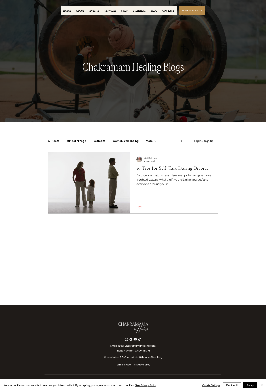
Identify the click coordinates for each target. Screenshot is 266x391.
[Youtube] (135, 339)
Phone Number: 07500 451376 (133, 350)
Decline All (232, 385)
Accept (250, 385)
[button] (181, 141)
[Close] (261, 385)
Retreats (99, 141)
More (149, 141)
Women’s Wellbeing (126, 141)
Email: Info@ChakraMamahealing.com (133, 346)
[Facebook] (131, 339)
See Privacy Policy (145, 385)
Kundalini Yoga (76, 141)
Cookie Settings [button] (211, 385)
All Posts (53, 141)
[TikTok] (139, 339)
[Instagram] (126, 339)
